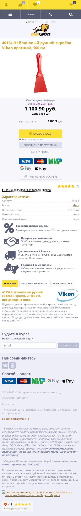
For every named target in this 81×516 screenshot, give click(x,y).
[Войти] (6, 4)
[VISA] (26, 161)
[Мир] (55, 161)
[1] (59, 186)
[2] (62, 186)
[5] (72, 186)
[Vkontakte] (5, 365)
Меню (30, 14)
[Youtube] (12, 365)
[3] (66, 186)
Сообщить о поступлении (40, 145)
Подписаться (68, 345)
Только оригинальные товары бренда (27, 189)
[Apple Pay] (40, 168)
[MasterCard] (40, 161)
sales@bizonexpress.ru (15, 418)
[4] (69, 186)
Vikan (76, 205)
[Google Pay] (26, 168)
